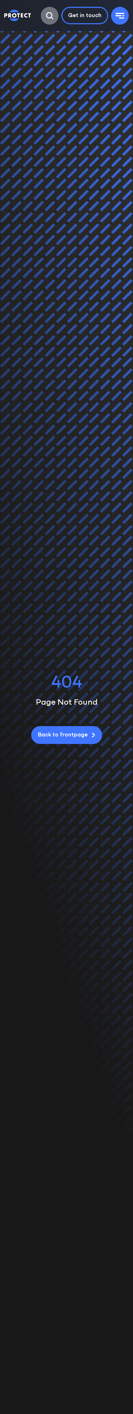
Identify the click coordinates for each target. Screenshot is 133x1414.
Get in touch (84, 16)
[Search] (50, 16)
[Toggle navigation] (120, 16)
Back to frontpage (63, 735)
